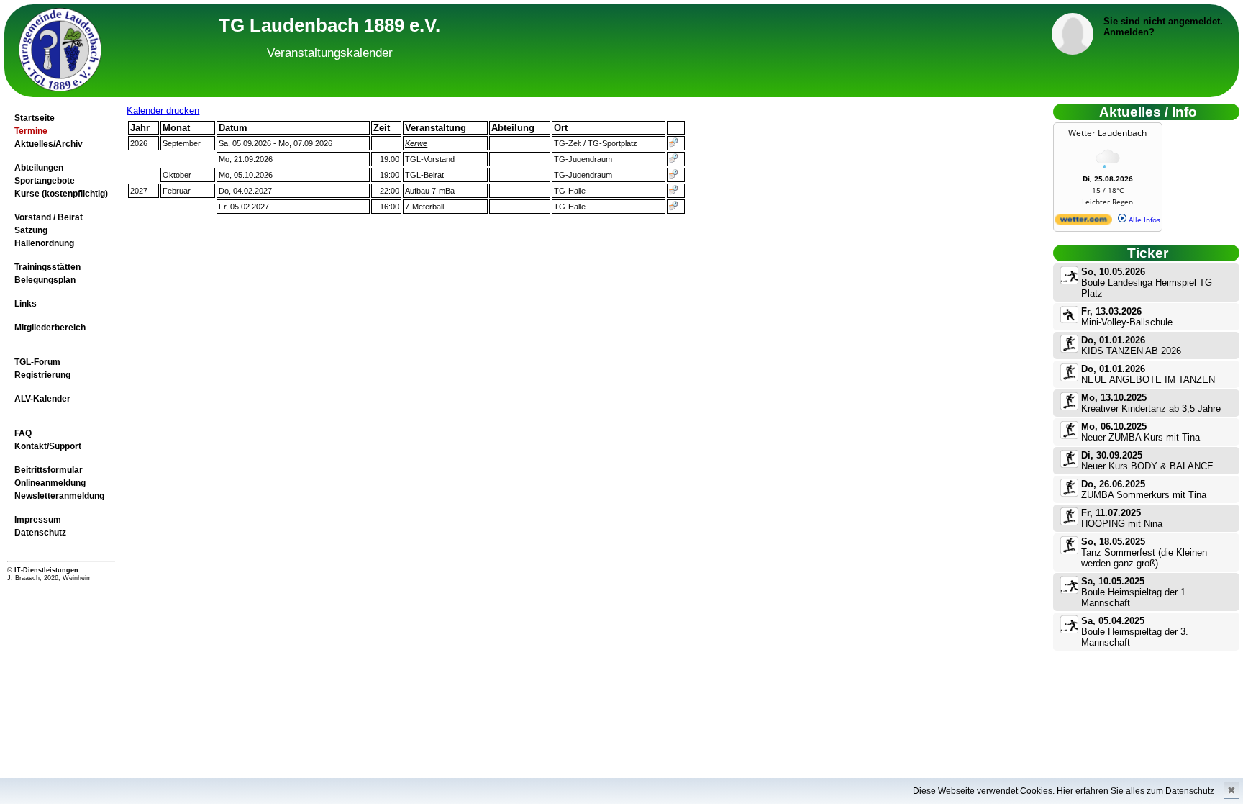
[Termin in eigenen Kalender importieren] (673, 144)
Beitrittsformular (48, 470)
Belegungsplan (45, 280)
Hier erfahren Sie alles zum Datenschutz (1135, 791)
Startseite (34, 118)
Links (25, 304)
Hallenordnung (44, 243)
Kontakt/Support (47, 446)
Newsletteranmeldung (59, 496)
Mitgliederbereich (50, 327)
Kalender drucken (163, 110)
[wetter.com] (1083, 222)
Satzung (30, 230)
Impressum (37, 520)
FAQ (23, 433)
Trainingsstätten (47, 267)
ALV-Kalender (42, 399)
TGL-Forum (37, 362)
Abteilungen (38, 168)
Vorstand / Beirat (48, 217)
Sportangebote (44, 181)
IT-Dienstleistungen (46, 570)
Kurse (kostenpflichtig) (61, 194)
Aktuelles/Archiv (48, 144)
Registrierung (42, 375)
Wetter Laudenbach (1107, 133)
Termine (30, 131)
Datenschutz (40, 533)
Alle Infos (1143, 219)
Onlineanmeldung (50, 483)
